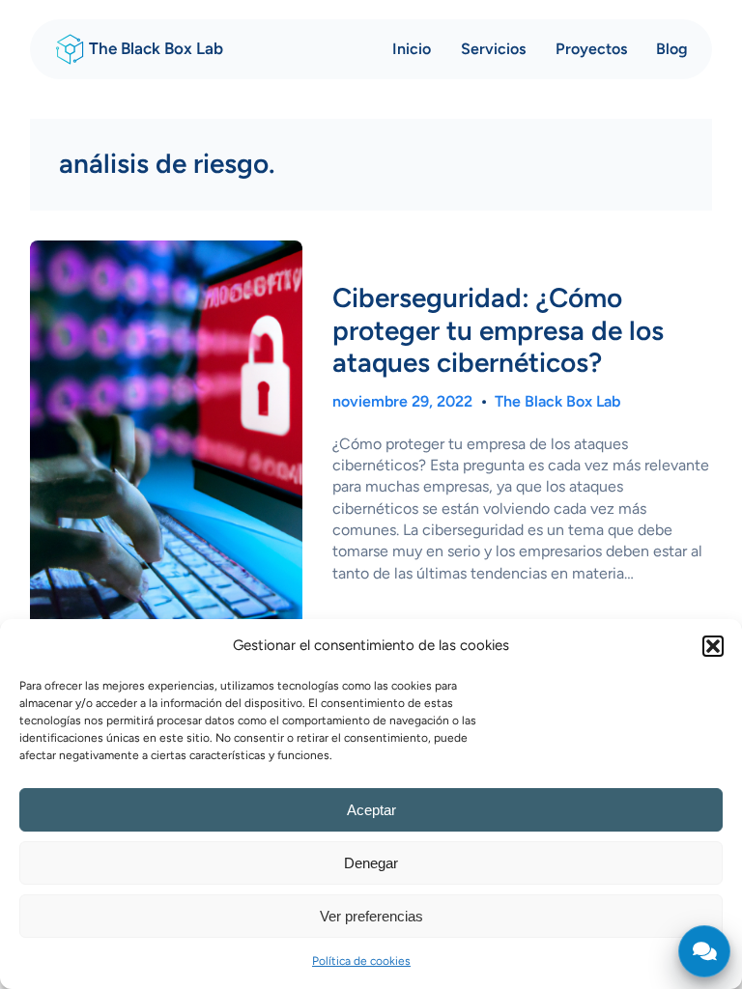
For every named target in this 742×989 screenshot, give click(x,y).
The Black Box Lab (156, 48)
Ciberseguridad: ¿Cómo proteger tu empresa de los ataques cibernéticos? (498, 330)
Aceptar (371, 810)
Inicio (411, 49)
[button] (713, 646)
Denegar (371, 863)
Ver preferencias (371, 916)
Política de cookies (361, 961)
